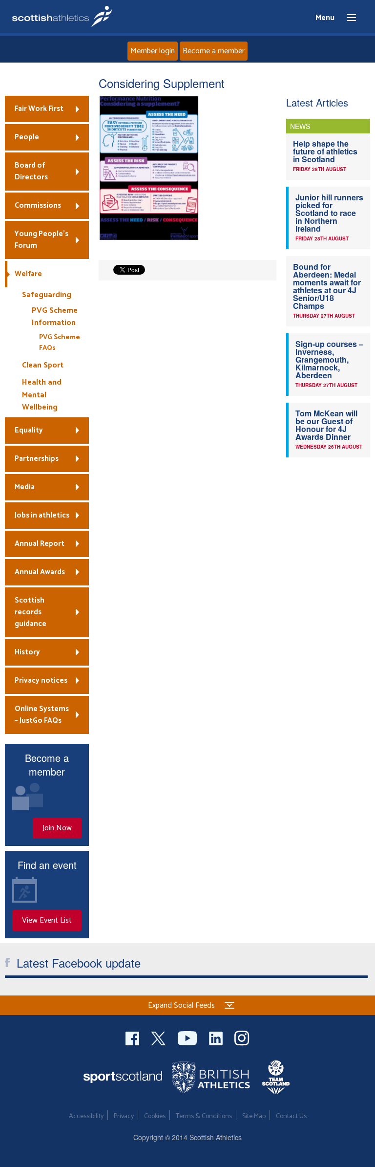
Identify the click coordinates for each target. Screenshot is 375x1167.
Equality (29, 430)
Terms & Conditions (204, 1116)
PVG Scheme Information (55, 317)
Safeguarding (46, 295)
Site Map (254, 1116)
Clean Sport (42, 365)
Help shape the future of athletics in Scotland (325, 151)
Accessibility (86, 1116)
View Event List (47, 920)
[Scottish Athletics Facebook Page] (133, 1037)
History (27, 652)
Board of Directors (31, 171)
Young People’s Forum (41, 240)
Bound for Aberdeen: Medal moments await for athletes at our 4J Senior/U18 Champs (327, 286)
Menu (347, 18)
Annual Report (39, 544)
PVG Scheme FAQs (59, 343)
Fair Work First (39, 109)
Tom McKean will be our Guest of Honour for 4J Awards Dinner (326, 425)
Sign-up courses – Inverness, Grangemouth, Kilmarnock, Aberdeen (329, 359)
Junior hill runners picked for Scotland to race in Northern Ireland (329, 213)
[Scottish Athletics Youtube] (188, 1037)
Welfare (28, 274)
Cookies (155, 1116)
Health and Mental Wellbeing (42, 395)
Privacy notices (41, 680)
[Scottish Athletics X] (159, 1037)
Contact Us (291, 1116)
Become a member (214, 51)
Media (25, 487)
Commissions (38, 205)
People (27, 137)
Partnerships (37, 459)
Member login (152, 51)
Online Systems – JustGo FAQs (42, 715)
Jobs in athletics (42, 515)
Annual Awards (40, 572)
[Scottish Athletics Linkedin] (217, 1037)
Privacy (124, 1116)
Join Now (57, 828)
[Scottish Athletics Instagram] (242, 1037)
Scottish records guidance (30, 612)
